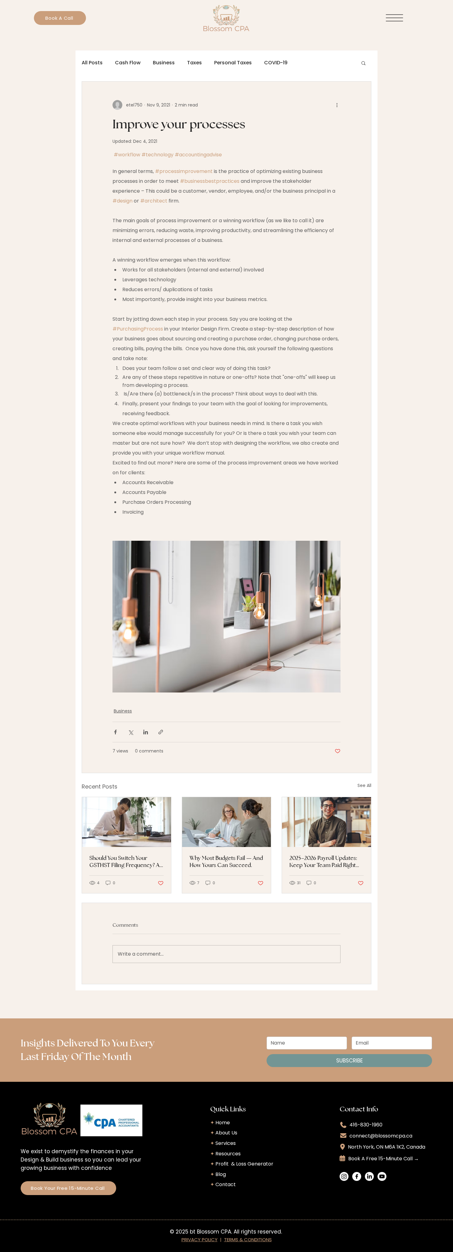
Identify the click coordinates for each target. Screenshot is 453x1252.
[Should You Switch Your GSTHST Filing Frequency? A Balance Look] (126, 822)
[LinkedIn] (369, 1176)
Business (164, 63)
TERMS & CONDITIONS (248, 1239)
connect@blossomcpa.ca (380, 1135)
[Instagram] (344, 1176)
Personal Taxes (233, 63)
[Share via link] (161, 732)
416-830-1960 (365, 1124)
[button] (363, 62)
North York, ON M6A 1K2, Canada (386, 1146)
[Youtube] (381, 1176)
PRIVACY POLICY (200, 1239)
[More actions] (337, 105)
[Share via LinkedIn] (146, 732)
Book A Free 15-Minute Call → (383, 1158)
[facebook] (356, 1176)
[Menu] (394, 18)
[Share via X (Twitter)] (130, 732)
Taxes (194, 63)
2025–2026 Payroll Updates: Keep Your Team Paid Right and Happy (323, 861)
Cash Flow (128, 63)
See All (364, 785)
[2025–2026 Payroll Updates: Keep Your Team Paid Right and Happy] (326, 822)
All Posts (92, 63)
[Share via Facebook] (115, 732)
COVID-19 (276, 63)
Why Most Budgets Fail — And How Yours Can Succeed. (226, 861)
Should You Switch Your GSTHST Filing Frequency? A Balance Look (124, 861)
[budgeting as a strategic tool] (226, 822)
